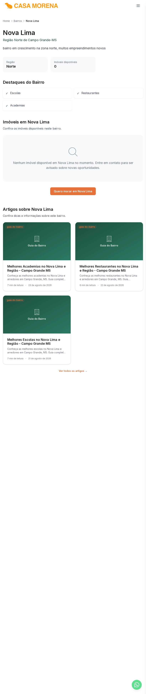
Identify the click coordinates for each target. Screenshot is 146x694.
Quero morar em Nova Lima (73, 191)
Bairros (18, 20)
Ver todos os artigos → (73, 370)
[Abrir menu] (138, 5)
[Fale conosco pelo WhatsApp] (137, 685)
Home (6, 20)
